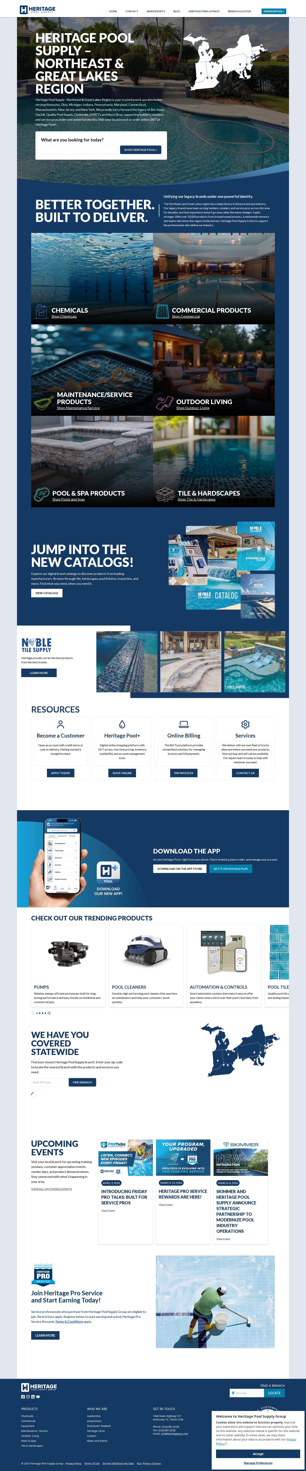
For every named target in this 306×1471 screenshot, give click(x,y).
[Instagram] (28, 1397)
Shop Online (122, 773)
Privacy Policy (73, 1463)
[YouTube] (38, 1397)
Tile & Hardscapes (32, 1445)
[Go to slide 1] (37, 1013)
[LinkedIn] (33, 1397)
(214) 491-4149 (170, 1426)
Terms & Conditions (69, 1322)
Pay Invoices (183, 773)
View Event (108, 1210)
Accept (258, 1454)
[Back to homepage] (38, 9)
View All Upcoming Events (51, 1189)
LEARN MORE (39, 672)
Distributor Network (99, 1426)
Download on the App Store (179, 868)
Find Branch (82, 1082)
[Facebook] (23, 1397)
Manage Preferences (258, 1463)
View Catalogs (46, 593)
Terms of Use (92, 1463)
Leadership (93, 1416)
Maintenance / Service (34, 1431)
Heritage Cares (96, 1431)
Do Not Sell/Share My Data (118, 1463)
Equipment (27, 1426)
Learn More (45, 1335)
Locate (274, 1393)
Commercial (28, 1421)
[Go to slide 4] (45, 1013)
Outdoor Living (30, 1435)
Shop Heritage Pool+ (140, 149)
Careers (91, 1435)
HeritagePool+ (274, 11)
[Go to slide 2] (39, 1013)
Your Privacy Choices (149, 1463)
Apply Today (60, 773)
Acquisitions (94, 1421)
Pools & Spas (28, 1440)
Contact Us (245, 773)
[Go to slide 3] (42, 1013)
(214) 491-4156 (166, 1430)
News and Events (97, 1440)
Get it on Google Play (231, 868)
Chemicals (27, 1416)
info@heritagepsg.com (174, 1433)
